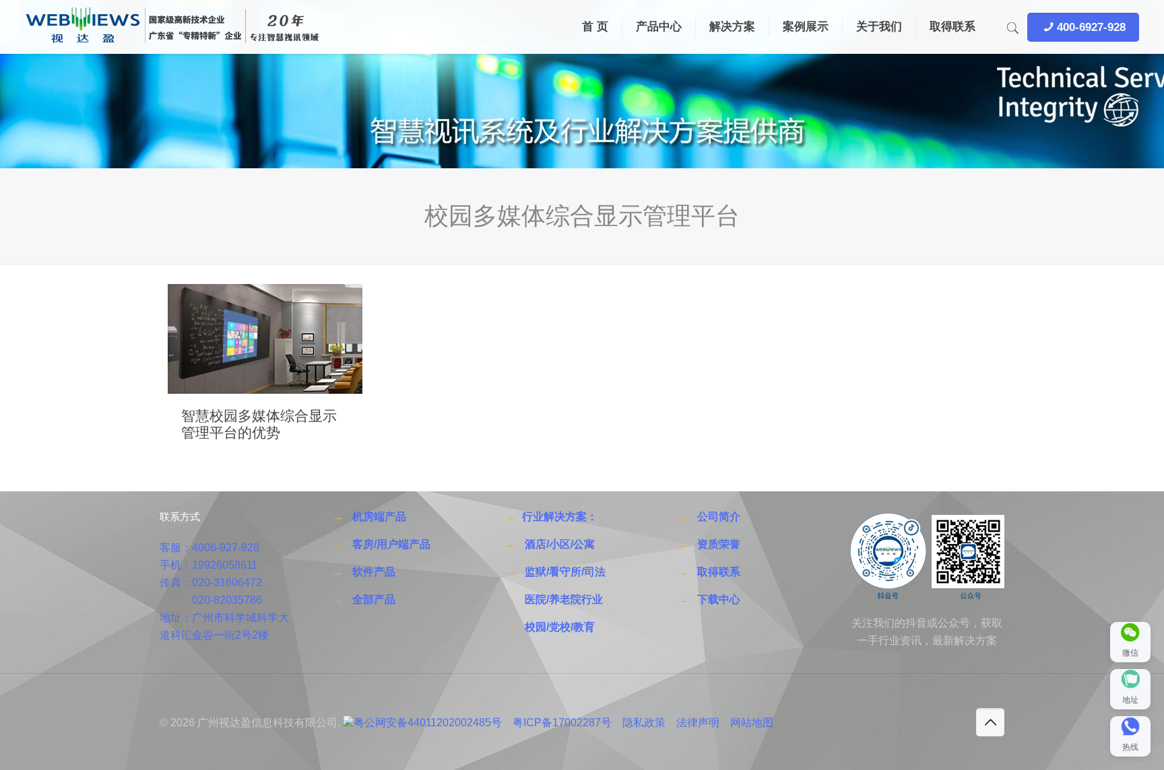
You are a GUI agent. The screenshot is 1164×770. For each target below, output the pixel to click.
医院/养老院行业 (564, 599)
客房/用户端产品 (391, 544)
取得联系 (718, 572)
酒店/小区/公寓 (560, 544)
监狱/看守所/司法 (565, 572)
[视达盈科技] (172, 27)
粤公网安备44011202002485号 (428, 722)
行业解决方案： (559, 516)
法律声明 (697, 722)
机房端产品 (379, 516)
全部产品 (373, 599)
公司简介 (718, 516)
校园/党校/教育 (560, 627)
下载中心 (718, 599)
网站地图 (751, 722)
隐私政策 (644, 722)
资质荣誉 (718, 544)
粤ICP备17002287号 (562, 722)
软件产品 (373, 572)
